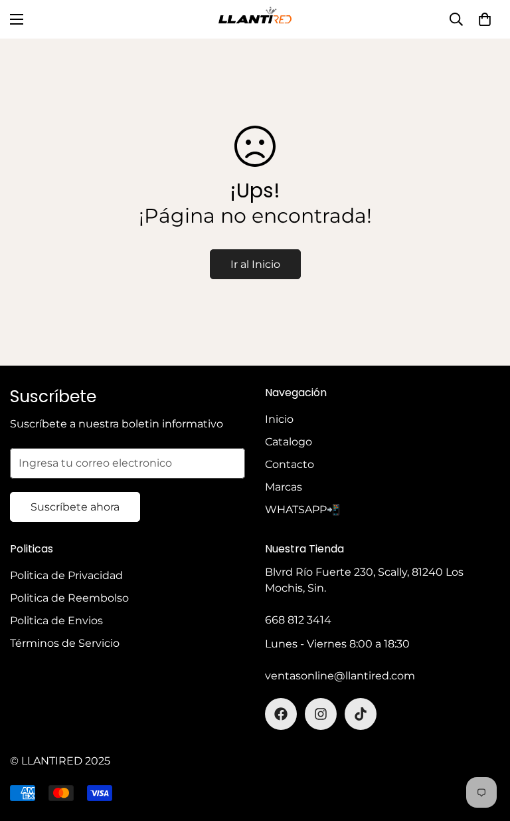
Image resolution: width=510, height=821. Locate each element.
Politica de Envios (56, 620)
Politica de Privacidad (66, 575)
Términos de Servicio (65, 643)
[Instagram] (321, 714)
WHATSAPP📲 (302, 509)
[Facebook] (281, 714)
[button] (484, 19)
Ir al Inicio (255, 264)
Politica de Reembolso (69, 598)
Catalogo (288, 441)
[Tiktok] (361, 714)
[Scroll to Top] (484, 748)
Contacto (289, 464)
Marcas (283, 487)
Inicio (279, 419)
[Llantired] (255, 19)
